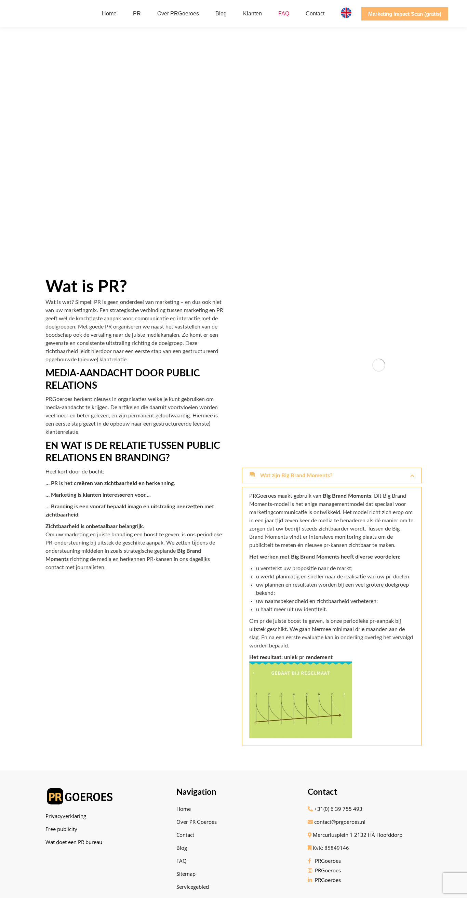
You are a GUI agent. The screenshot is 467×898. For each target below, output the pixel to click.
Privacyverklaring (65, 816)
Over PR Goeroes (196, 821)
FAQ (181, 860)
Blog (181, 847)
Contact (185, 834)
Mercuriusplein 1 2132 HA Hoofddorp (356, 834)
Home (183, 808)
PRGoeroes (326, 860)
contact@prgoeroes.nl (339, 821)
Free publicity (61, 829)
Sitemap (186, 873)
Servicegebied (192, 886)
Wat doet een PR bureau (73, 842)
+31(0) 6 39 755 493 (337, 808)
